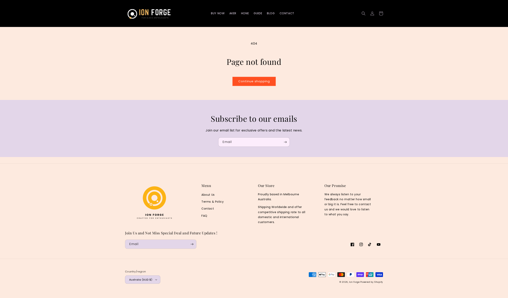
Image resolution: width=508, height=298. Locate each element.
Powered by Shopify (371, 282)
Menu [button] (206, 185)
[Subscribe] (285, 142)
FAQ (204, 216)
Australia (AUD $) (140, 280)
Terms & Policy (212, 202)
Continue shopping (254, 81)
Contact (207, 209)
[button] (363, 13)
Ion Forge (354, 282)
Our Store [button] (266, 185)
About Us (208, 195)
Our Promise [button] (335, 185)
